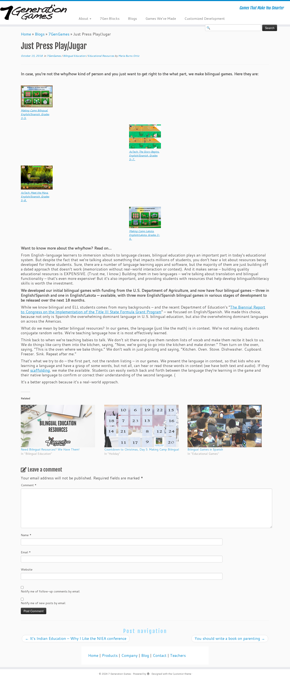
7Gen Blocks (110, 18)
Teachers (178, 655)
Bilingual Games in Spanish (205, 449)
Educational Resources (101, 56)
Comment (29, 485)
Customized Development (204, 18)
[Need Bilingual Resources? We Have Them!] (60, 426)
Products (110, 655)
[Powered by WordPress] (148, 673)
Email (26, 552)
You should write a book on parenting (230, 638)
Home (26, 34)
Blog (145, 655)
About (84, 18)
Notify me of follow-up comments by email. (50, 591)
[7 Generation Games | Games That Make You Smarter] (33, 12)
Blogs (132, 18)
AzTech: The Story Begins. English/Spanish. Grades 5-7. (144, 155)
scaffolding (40, 370)
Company (129, 655)
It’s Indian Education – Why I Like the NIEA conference (75, 638)
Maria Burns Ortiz (128, 56)
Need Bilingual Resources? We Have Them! (50, 449)
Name (26, 535)
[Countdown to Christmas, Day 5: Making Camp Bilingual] (143, 426)
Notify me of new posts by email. (43, 603)
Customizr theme (182, 674)
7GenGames (58, 34)
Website (26, 569)
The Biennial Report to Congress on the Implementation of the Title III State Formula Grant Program (143, 309)
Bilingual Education (74, 56)
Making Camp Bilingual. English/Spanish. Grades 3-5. (35, 114)
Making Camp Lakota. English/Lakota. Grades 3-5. (144, 235)
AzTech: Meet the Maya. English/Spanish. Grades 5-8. (35, 196)
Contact (159, 655)
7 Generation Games (119, 674)
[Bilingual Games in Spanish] (227, 426)
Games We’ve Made (160, 18)
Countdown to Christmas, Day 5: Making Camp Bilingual (141, 449)
